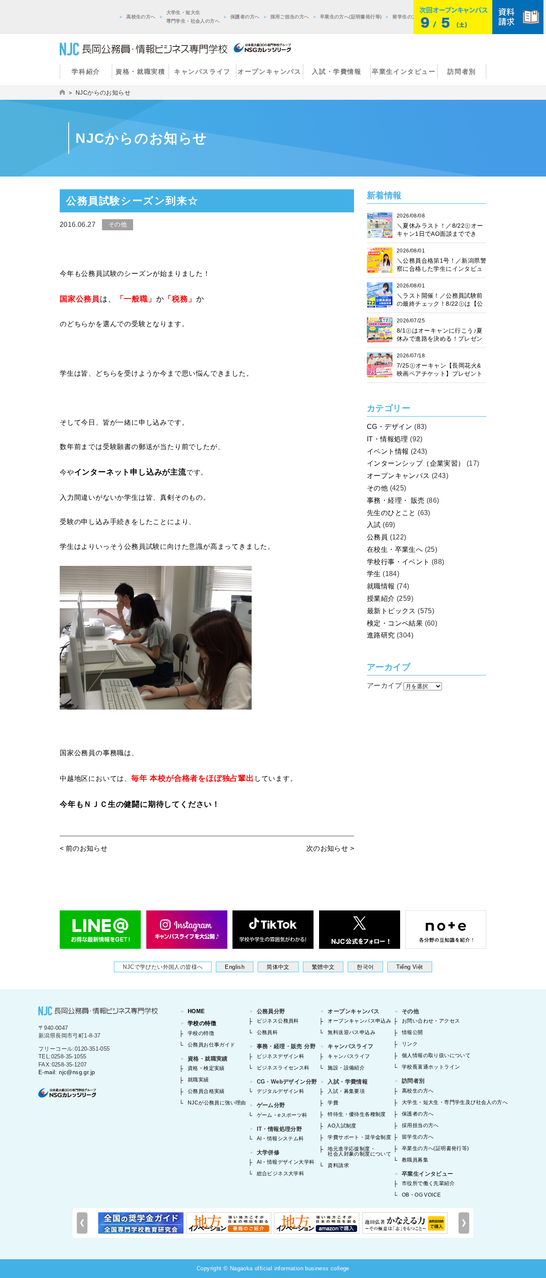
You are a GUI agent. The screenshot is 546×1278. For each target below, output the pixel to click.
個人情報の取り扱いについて (436, 1055)
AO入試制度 (342, 1125)
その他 (377, 488)
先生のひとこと (391, 512)
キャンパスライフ (202, 71)
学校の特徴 (202, 1023)
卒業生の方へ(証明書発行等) (351, 16)
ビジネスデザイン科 (281, 1056)
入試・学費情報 (336, 71)
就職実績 (198, 1079)
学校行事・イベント (398, 561)
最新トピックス (391, 610)
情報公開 (412, 1032)
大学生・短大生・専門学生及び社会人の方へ (455, 1102)
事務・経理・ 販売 (396, 500)
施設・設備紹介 (346, 1067)
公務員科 (267, 1032)
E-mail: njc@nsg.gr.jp (66, 1072)
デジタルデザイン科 (281, 1091)
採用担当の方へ (420, 1125)
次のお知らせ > (330, 848)
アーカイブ (384, 685)
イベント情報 (388, 451)
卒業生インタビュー (404, 71)
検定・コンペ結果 (395, 623)
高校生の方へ (140, 16)
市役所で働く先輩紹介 (428, 1183)
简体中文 (278, 967)
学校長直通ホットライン (431, 1066)
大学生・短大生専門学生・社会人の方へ (193, 16)
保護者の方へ (244, 16)
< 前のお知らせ (83, 848)
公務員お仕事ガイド (211, 1044)
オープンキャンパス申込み (359, 1020)
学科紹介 (86, 71)
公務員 (377, 537)
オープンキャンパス (269, 71)
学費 (333, 1102)
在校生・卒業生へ (395, 549)
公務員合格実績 (206, 1091)
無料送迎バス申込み (351, 1032)
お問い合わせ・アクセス (431, 1020)
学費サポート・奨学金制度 (359, 1137)
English (234, 967)
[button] (464, 1223)
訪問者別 (461, 71)
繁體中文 (323, 967)
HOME (196, 1011)
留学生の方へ (406, 16)
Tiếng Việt (409, 967)
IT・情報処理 (387, 439)
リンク (410, 1043)
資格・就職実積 (140, 71)
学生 (374, 573)
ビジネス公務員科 (278, 1020)
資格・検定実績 (206, 1068)
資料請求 (338, 1165)
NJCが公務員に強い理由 (217, 1102)
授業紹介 (381, 598)
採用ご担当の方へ (289, 16)
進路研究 (381, 635)
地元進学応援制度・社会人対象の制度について (359, 1151)
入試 (374, 524)
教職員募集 (415, 1159)
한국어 (365, 967)
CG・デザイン (389, 426)
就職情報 (381, 586)
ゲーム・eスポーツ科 (282, 1115)
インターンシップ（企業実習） (416, 463)
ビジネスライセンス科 (283, 1067)
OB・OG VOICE (421, 1194)
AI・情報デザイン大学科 (286, 1162)
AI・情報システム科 (280, 1138)
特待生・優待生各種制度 (357, 1114)
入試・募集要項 (346, 1091)
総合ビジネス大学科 (281, 1173)
